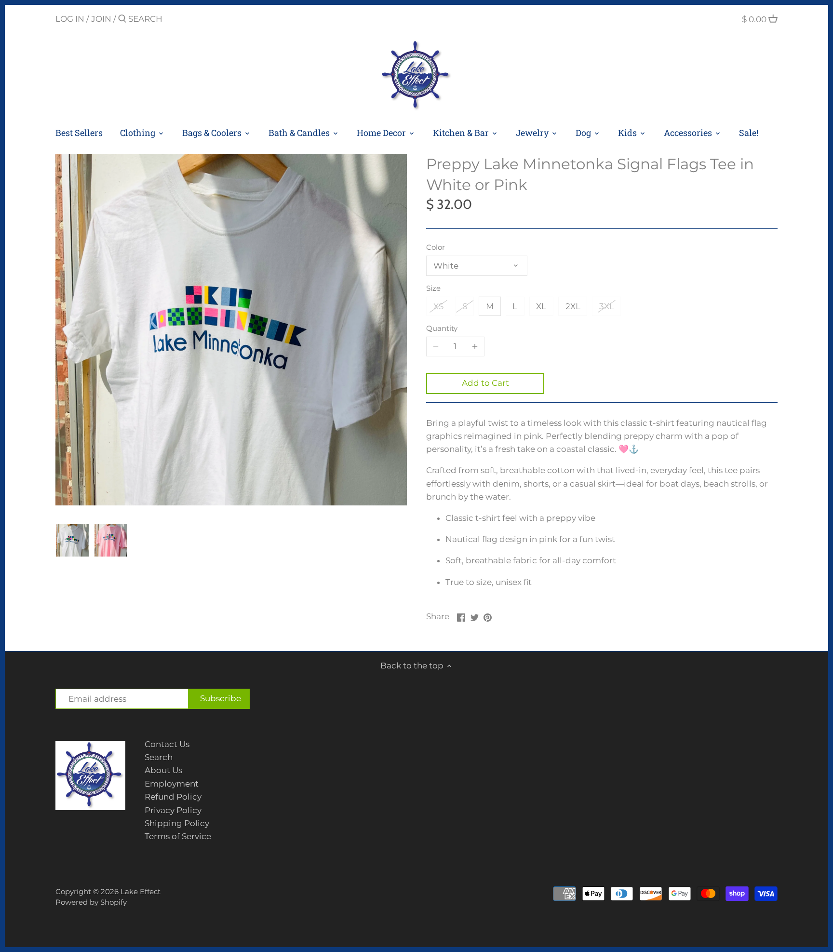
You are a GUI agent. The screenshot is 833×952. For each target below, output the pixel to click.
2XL (572, 306)
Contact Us (167, 744)
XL (541, 306)
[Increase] (475, 346)
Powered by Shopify (91, 902)
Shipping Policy (177, 823)
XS (438, 306)
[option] (72, 540)
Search (159, 757)
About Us (163, 770)
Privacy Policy (173, 810)
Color (435, 247)
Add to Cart (485, 383)
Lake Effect (141, 891)
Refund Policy (173, 797)
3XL (606, 306)
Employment (172, 784)
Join (101, 19)
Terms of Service (178, 836)
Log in (69, 19)
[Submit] (122, 19)
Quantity (441, 328)
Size (433, 288)
